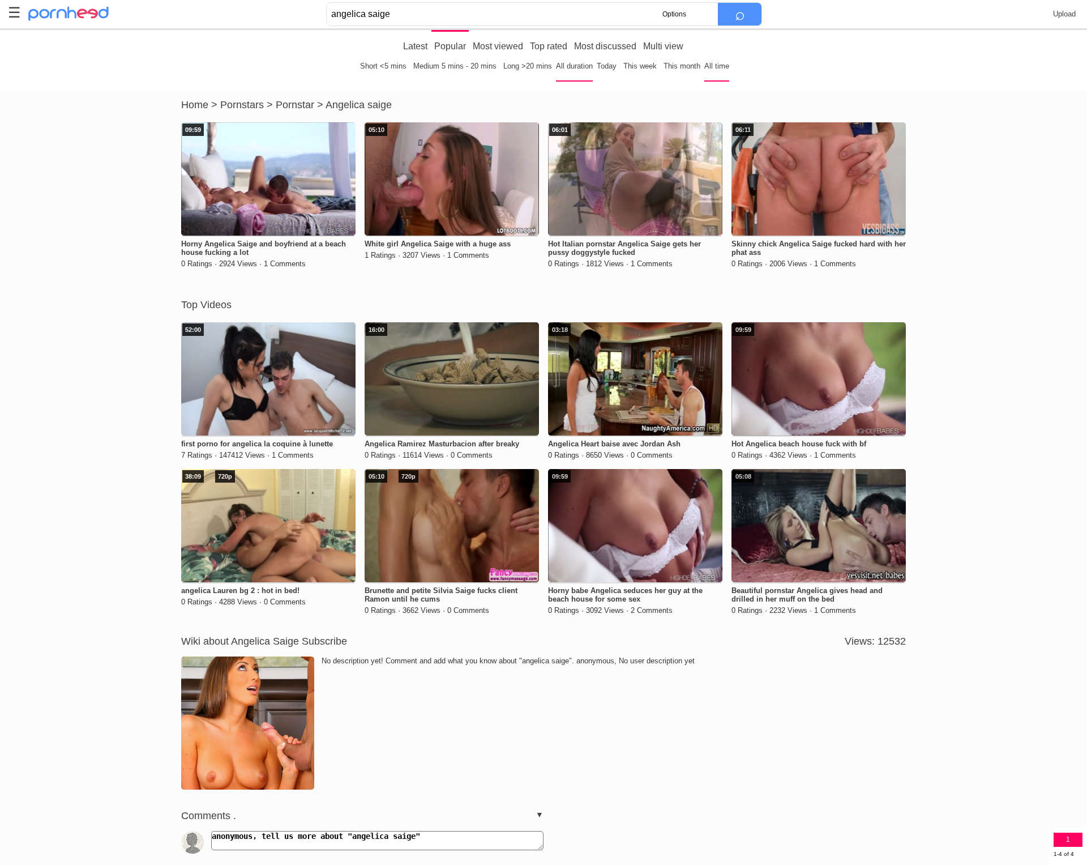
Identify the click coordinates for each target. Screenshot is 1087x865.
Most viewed (498, 46)
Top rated (548, 46)
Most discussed (605, 46)
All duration (574, 66)
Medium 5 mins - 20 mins (455, 66)
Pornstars (242, 104)
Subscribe (324, 641)
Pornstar (295, 104)
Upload (1064, 14)
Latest (415, 46)
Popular (450, 46)
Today (607, 66)
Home (194, 104)
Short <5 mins (383, 66)
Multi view (663, 46)
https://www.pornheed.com (77, 13)
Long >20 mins (527, 66)
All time (716, 66)
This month (682, 66)
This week (640, 66)
